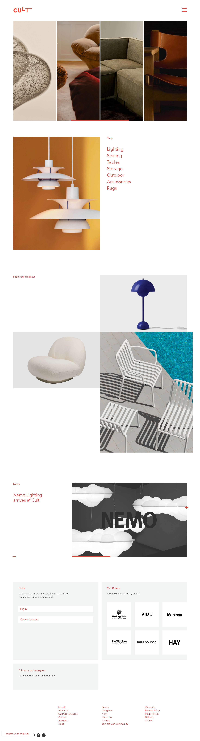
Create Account (29, 619)
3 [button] (158, 120)
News (16, 484)
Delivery (149, 717)
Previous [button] (14, 555)
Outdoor (115, 175)
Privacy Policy (152, 714)
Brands (105, 707)
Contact (62, 717)
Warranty (150, 707)
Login (23, 609)
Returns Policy (152, 710)
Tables (113, 162)
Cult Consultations (68, 714)
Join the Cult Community (115, 724)
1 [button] (42, 120)
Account (62, 721)
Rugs (112, 188)
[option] (100, 71)
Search (62, 707)
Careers (106, 721)
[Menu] (184, 10)
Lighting (115, 149)
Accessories (119, 182)
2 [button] (100, 120)
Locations (107, 717)
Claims (148, 721)
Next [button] (187, 507)
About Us (63, 710)
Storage (115, 169)
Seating (114, 156)
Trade (61, 724)
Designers (107, 710)
